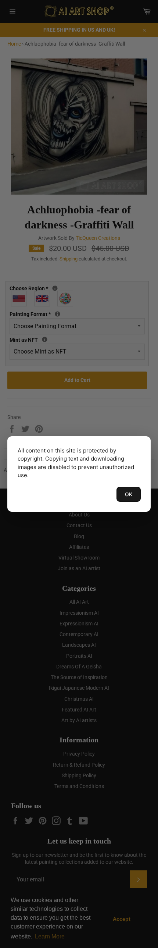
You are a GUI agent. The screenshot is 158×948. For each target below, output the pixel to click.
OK (128, 494)
